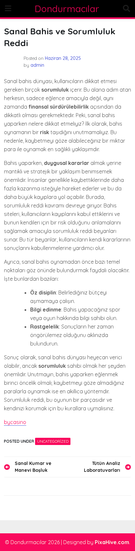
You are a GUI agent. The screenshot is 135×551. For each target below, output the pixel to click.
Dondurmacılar (67, 8)
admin (37, 65)
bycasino (15, 422)
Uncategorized (52, 441)
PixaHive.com (112, 542)
